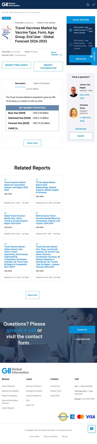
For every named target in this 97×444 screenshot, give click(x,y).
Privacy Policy (34, 436)
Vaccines (6, 18)
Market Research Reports (17, 12)
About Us (30, 405)
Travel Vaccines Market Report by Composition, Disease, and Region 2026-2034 (16, 186)
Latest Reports (8, 408)
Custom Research (33, 396)
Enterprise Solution (34, 391)
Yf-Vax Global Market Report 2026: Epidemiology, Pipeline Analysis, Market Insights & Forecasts (47, 187)
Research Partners (34, 386)
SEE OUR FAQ (81, 129)
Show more (32, 143)
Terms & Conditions (50, 436)
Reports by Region (9, 396)
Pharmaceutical (34, 12)
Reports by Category (10, 391)
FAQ (28, 400)
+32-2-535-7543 (87, 399)
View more (32, 295)
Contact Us (82, 329)
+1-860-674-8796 (85, 386)
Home (4, 12)
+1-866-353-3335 (82, 339)
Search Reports (8, 386)
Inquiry (80, 136)
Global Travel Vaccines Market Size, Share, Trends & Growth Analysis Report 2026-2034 (16, 219)
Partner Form (55, 391)
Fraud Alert (55, 396)
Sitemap (65, 436)
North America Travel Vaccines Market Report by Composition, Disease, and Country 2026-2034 (48, 219)
